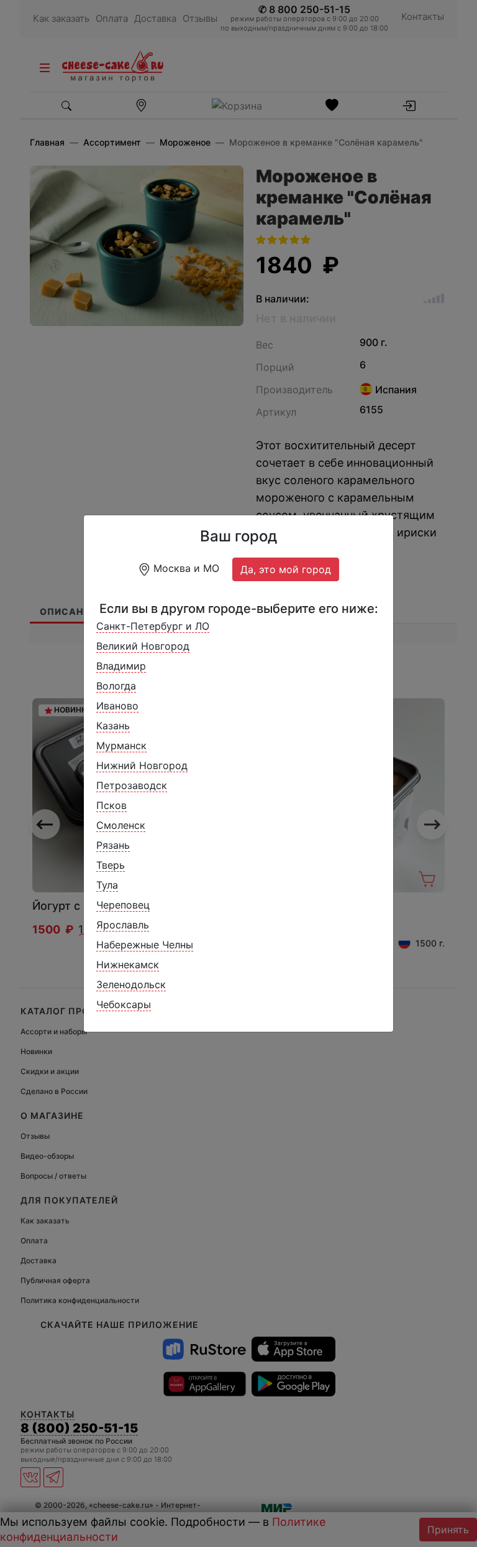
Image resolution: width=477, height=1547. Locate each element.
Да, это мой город (285, 569)
